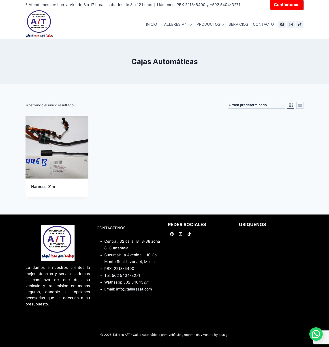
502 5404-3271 (126, 275)
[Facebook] (282, 24)
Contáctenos (286, 4)
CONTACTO (263, 24)
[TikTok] (299, 24)
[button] (316, 334)
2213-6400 (124, 268)
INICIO (151, 24)
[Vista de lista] (299, 105)
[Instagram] (291, 24)
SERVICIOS (238, 24)
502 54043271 (136, 282)
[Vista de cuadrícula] (290, 105)
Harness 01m (43, 186)
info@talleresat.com (134, 289)
